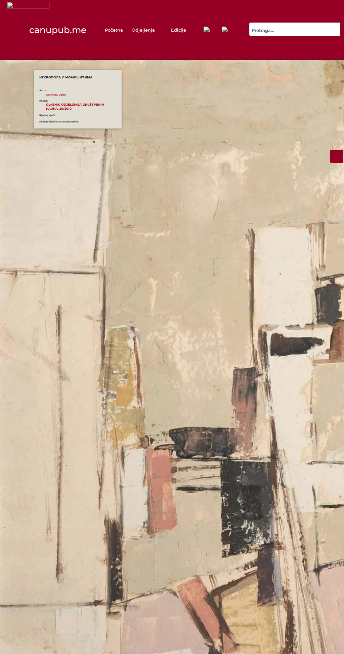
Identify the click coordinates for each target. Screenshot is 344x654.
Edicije (178, 30)
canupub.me (57, 30)
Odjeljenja (143, 30)
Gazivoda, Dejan (56, 94)
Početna (114, 30)
